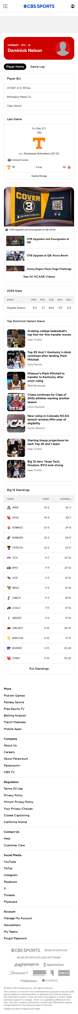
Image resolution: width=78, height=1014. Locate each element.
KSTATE (17, 648)
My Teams (11, 932)
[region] (39, 206)
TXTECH (17, 548)
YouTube (10, 862)
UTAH (16, 658)
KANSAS (17, 537)
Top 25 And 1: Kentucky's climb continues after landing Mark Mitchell (49, 355)
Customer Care (14, 845)
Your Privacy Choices (18, 809)
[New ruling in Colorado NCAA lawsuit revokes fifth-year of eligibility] (16, 423)
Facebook (10, 882)
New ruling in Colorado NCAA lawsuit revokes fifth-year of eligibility (48, 419)
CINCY (16, 598)
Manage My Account (18, 918)
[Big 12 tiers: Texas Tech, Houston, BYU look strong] (16, 469)
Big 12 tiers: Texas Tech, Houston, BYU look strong (45, 463)
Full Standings (39, 669)
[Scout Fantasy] (28, 980)
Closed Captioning (16, 815)
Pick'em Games (14, 696)
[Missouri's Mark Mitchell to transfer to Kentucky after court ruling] (16, 381)
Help (7, 838)
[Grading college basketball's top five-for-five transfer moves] (16, 338)
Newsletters (12, 925)
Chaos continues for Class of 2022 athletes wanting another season (48, 398)
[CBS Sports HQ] (56, 950)
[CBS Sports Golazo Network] (39, 957)
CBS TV (9, 772)
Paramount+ (12, 765)
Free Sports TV (14, 709)
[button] (5, 6)
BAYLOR (17, 638)
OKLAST (17, 628)
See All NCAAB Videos (39, 277)
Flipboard (10, 902)
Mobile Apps (12, 729)
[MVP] (64, 971)
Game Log (37, 67)
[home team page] (39, 143)
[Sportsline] (54, 964)
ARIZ (15, 507)
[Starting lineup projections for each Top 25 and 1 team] (16, 448)
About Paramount (16, 759)
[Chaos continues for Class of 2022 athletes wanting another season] (16, 402)
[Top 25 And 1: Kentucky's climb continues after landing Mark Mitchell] (16, 360)
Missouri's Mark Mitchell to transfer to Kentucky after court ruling (46, 377)
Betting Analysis (15, 715)
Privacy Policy (13, 795)
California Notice (15, 822)
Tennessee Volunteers (37, 153)
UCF (15, 578)
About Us (10, 745)
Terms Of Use (13, 789)
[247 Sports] (26, 964)
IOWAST (17, 527)
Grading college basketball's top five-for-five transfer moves (49, 333)
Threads (9, 895)
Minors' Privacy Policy (18, 802)
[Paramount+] (18, 972)
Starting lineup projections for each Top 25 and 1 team (48, 442)
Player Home (15, 67)
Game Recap (39, 176)
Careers (9, 752)
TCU (15, 558)
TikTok (8, 868)
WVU (15, 588)
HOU (15, 517)
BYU (15, 568)
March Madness (15, 722)
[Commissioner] (43, 971)
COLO (16, 608)
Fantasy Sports (14, 702)
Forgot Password (15, 938)
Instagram (10, 875)
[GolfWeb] (50, 981)
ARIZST (17, 618)
